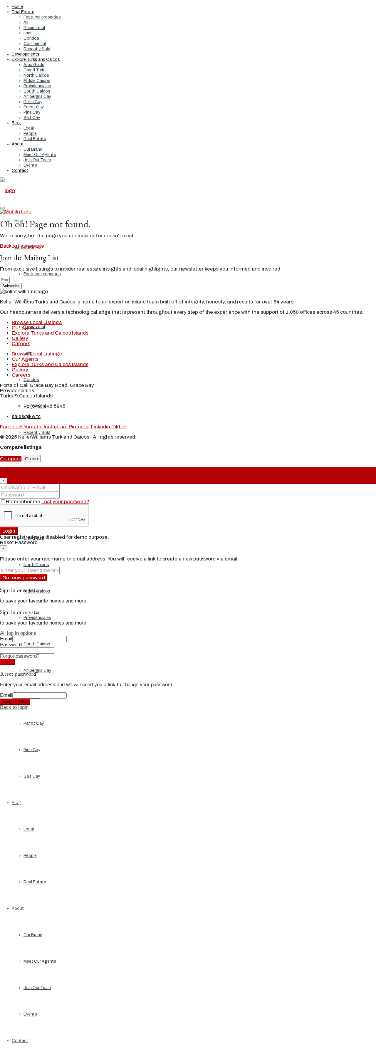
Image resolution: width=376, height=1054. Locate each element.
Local (29, 128)
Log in (7, 662)
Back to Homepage (22, 246)
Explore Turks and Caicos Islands (50, 333)
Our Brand (33, 149)
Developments (25, 54)
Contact (20, 170)
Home (17, 6)
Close (31, 458)
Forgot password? (19, 656)
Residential (34, 28)
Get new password (23, 577)
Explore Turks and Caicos (36, 59)
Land (28, 33)
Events (30, 165)
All (26, 22)
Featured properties (42, 17)
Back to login (14, 707)
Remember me (23, 501)
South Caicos (37, 91)
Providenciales (37, 86)
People (30, 133)
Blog (16, 123)
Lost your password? (65, 501)
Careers (21, 343)
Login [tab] (18, 470)
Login (8, 531)
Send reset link (15, 701)
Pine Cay (32, 112)
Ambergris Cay (37, 96)
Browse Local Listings (37, 322)
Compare (10, 458)
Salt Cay (32, 117)
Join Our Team (37, 160)
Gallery (20, 338)
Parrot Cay (34, 107)
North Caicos (36, 75)
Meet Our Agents (40, 154)
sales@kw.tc (26, 416)
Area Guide (34, 65)
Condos (31, 38)
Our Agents (25, 327)
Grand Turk (34, 70)
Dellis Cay (33, 102)
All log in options (18, 633)
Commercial (35, 43)
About (18, 144)
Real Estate (23, 12)
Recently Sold (37, 49)
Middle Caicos (37, 80)
